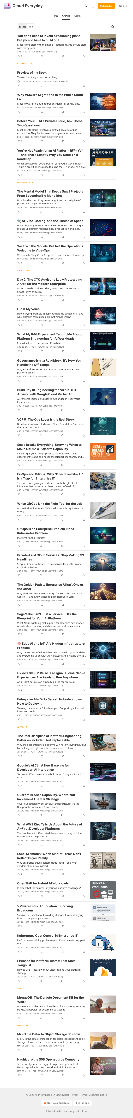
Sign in (123, 5)
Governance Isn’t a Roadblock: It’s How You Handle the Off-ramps (49, 363)
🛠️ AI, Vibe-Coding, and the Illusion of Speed (50, 221)
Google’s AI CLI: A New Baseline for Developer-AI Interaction (43, 768)
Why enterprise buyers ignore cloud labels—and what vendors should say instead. (47, 864)
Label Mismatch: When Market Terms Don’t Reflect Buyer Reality (49, 856)
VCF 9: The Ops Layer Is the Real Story (45, 419)
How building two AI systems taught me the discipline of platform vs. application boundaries (48, 202)
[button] (55, 16)
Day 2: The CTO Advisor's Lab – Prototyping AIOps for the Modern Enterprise (49, 282)
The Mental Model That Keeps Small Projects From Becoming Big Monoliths (50, 194)
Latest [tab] (22, 26)
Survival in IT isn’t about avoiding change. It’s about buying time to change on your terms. (50, 916)
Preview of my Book (32, 72)
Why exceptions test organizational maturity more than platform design (48, 371)
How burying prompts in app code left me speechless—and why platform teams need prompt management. (50, 315)
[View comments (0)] (42, 56)
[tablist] (26, 26)
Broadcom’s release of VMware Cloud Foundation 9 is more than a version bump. (50, 425)
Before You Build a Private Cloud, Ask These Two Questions (50, 123)
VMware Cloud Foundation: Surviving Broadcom (45, 908)
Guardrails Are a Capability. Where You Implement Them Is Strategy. (46, 797)
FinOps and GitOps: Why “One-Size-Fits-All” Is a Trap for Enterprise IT (50, 476)
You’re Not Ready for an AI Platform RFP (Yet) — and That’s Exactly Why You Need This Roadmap (50, 155)
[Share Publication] (93, 6)
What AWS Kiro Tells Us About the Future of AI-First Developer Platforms (49, 827)
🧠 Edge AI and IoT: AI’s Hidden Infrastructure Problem (51, 646)
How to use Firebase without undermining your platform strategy (49, 971)
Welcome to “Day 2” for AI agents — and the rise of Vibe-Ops (51, 255)
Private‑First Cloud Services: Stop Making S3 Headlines (50, 557)
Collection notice (98, 1094)
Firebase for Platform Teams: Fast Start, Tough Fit (46, 963)
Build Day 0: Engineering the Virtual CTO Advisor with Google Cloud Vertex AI (47, 392)
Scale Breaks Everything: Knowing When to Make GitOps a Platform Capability (49, 447)
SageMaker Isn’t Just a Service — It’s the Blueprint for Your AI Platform (47, 616)
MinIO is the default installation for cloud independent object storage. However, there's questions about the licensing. (51, 1040)
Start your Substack (58, 1102)
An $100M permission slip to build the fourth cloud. (46, 681)
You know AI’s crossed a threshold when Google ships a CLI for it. (50, 776)
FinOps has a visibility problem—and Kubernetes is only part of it (51, 942)
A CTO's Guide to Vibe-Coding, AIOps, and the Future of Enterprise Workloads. (48, 290)
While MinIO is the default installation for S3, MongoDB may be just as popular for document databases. (51, 1008)
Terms (83, 1094)
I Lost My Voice (28, 309)
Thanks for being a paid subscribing (37, 77)
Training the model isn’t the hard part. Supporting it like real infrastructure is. (50, 709)
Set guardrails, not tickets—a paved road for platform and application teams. (49, 565)
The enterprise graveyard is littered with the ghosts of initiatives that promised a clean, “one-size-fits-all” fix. (47, 484)
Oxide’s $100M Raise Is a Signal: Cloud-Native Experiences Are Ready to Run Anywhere (51, 675)
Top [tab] (31, 26)
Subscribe (106, 5)
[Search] (86, 6)
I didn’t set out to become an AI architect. (40, 343)
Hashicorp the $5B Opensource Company (48, 1059)
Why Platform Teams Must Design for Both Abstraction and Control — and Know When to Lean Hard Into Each (50, 595)
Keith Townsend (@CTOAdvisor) (41, 52)
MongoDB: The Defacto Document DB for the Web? (50, 1000)
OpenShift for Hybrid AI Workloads (43, 883)
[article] (66, 46)
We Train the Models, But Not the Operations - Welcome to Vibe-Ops (51, 248)
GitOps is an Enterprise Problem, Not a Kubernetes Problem (45, 531)
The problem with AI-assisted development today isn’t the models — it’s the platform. (49, 834)
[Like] (19, 212)
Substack (50, 1111)
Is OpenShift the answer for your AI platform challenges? (49, 887)
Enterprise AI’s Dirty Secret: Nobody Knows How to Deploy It (49, 701)
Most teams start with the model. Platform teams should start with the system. (51, 46)
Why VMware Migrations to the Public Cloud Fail (50, 97)
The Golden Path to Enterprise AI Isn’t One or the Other (50, 587)
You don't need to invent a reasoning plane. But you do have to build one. (49, 38)
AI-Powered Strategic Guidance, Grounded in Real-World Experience (48, 400)
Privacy (74, 1094)
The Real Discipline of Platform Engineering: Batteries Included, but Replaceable (49, 738)
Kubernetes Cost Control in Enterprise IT (47, 936)
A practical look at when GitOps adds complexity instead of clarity (50, 510)
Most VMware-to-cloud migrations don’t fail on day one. (48, 103)
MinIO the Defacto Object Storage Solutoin (48, 1034)
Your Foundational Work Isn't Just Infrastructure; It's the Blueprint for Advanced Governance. (48, 805)
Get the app (82, 1102)
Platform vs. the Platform (31, 537)
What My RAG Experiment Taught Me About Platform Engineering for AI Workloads (49, 336)
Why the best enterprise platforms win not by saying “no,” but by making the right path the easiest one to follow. (51, 746)
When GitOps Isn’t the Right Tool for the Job (49, 504)
